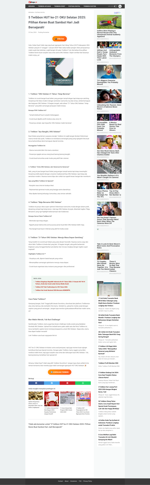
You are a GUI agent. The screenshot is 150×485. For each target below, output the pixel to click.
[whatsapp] (83, 383)
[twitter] (52, 383)
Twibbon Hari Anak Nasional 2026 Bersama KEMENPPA (52, 290)
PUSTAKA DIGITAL (74, 6)
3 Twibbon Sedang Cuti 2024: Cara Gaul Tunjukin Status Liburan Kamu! (108, 375)
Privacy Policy (87, 481)
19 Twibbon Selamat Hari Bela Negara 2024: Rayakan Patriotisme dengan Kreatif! (51, 411)
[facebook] (36, 383)
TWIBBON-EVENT (59, 6)
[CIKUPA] (33, 2)
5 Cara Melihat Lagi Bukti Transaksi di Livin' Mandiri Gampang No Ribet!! (107, 437)
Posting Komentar (43, 32)
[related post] (35, 396)
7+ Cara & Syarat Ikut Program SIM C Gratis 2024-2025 (66, 410)
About (66, 481)
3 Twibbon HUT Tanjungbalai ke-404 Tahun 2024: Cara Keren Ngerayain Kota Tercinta (83, 411)
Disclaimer (73, 481)
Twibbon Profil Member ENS (108, 363)
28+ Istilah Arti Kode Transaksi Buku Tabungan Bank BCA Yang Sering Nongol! (109, 334)
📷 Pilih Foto (59, 39)
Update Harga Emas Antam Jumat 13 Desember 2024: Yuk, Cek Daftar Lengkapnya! (35, 404)
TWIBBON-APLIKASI (44, 6)
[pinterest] (67, 383)
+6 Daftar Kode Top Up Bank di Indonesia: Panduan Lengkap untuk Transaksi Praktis (108, 422)
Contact (60, 481)
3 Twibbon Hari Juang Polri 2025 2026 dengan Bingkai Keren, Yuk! (107, 389)
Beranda (31, 6)
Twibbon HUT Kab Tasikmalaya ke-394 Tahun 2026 (51, 287)
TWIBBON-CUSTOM (90, 6)
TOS (80, 481)
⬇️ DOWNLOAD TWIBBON (60, 372)
